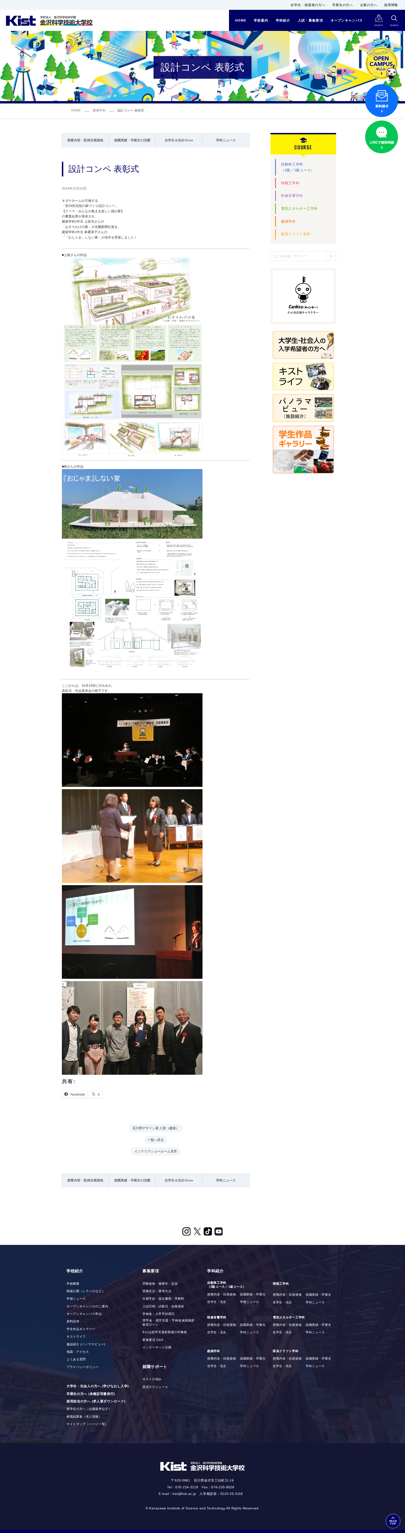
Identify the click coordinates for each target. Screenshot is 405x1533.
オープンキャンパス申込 (84, 1314)
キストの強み (152, 1379)
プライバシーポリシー (83, 1367)
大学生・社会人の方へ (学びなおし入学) (98, 1386)
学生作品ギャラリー (81, 1329)
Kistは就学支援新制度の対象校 (164, 1332)
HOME (76, 110)
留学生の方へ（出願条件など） (89, 1409)
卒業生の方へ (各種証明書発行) (91, 1394)
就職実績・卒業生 (253, 1294)
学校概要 (73, 1283)
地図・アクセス (78, 1351)
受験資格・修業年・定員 (160, 1283)
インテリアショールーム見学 (155, 1150)
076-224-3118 (186, 1487)
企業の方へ (368, 5)
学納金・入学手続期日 (158, 1314)
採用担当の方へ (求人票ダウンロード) (96, 1401)
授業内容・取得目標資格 (85, 140)
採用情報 (391, 5)
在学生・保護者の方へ (308, 5)
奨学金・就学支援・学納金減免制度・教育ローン (170, 1322)
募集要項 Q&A (153, 1340)
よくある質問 (76, 1359)
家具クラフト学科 (296, 234)
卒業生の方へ (342, 5)
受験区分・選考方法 (156, 1291)
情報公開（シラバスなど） (86, 1291)
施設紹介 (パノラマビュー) (86, 1344)
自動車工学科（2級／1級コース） (298, 167)
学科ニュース (226, 140)
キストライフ (76, 1336)
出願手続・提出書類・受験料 (163, 1298)
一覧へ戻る (155, 1139)
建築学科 (99, 110)
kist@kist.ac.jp (184, 1494)
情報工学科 (290, 183)
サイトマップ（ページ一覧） (87, 1424)
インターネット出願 (156, 1347)
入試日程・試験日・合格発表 (163, 1306)
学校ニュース (76, 1298)
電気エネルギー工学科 (299, 208)
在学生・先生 (216, 1302)
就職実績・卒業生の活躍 (132, 140)
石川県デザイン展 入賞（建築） (155, 1127)
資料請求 (73, 1321)
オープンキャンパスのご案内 (87, 1306)
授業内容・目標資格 (221, 1294)
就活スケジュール (155, 1387)
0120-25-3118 (231, 1494)
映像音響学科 (292, 196)
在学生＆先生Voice (179, 140)
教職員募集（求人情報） (84, 1416)
